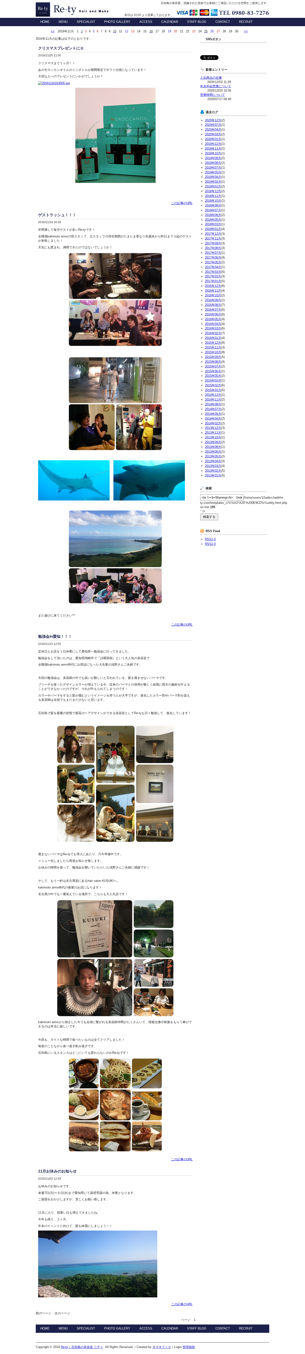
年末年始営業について (215, 86)
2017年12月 (213, 233)
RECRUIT (246, 22)
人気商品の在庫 (211, 77)
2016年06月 (213, 314)
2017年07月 (213, 253)
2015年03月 (213, 380)
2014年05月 (213, 414)
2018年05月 (213, 219)
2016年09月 (213, 300)
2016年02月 (213, 333)
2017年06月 (213, 257)
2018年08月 (213, 205)
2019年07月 (213, 167)
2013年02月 (213, 470)
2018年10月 (213, 200)
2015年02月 (213, 385)
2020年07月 (213, 125)
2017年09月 (213, 243)
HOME (45, 22)
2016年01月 (213, 338)
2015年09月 (213, 357)
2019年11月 (213, 148)
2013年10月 (213, 437)
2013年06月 (213, 451)
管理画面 (189, 1347)
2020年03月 (213, 134)
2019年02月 (213, 181)
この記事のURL (182, 203)
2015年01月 (213, 390)
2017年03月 (213, 272)
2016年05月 (213, 319)
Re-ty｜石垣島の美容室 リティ (75, 9)
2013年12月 (213, 428)
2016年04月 (213, 324)
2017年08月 (213, 248)
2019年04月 (213, 177)
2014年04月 (213, 418)
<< (53, 31)
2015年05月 (213, 376)
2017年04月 (213, 267)
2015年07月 (213, 366)
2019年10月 (213, 153)
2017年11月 (213, 238)
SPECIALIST (86, 22)
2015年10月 (213, 352)
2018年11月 (213, 196)
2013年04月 (213, 461)
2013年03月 (213, 466)
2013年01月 (213, 475)
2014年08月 (213, 404)
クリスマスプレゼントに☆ (61, 48)
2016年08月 (213, 305)
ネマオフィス (161, 1347)
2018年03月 (213, 224)
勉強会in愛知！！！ (55, 636)
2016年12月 (213, 286)
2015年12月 (213, 342)
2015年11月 (213, 347)
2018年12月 (213, 191)
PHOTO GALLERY (117, 22)
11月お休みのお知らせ (57, 1171)
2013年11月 (213, 432)
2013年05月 (213, 456)
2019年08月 (213, 163)
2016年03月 (213, 328)
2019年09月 (213, 158)
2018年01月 (213, 229)
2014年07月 (213, 409)
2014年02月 (213, 423)
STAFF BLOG (196, 22)
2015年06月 (213, 371)
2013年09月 (213, 442)
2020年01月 (213, 139)
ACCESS (145, 22)
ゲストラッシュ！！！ (57, 215)
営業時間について (212, 95)
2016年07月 (213, 309)
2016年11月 (213, 290)
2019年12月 (213, 144)
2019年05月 (213, 172)
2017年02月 (213, 276)
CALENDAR (169, 22)
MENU (63, 22)
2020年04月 (213, 129)
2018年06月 (213, 215)
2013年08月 (213, 447)
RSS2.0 (210, 544)
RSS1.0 (210, 539)
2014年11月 (213, 399)
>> (246, 31)
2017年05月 (213, 262)
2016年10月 (213, 295)
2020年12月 (213, 120)
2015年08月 (213, 361)
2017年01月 (213, 281)
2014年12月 (213, 395)
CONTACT (222, 22)
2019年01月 (213, 186)
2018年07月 (213, 210)
